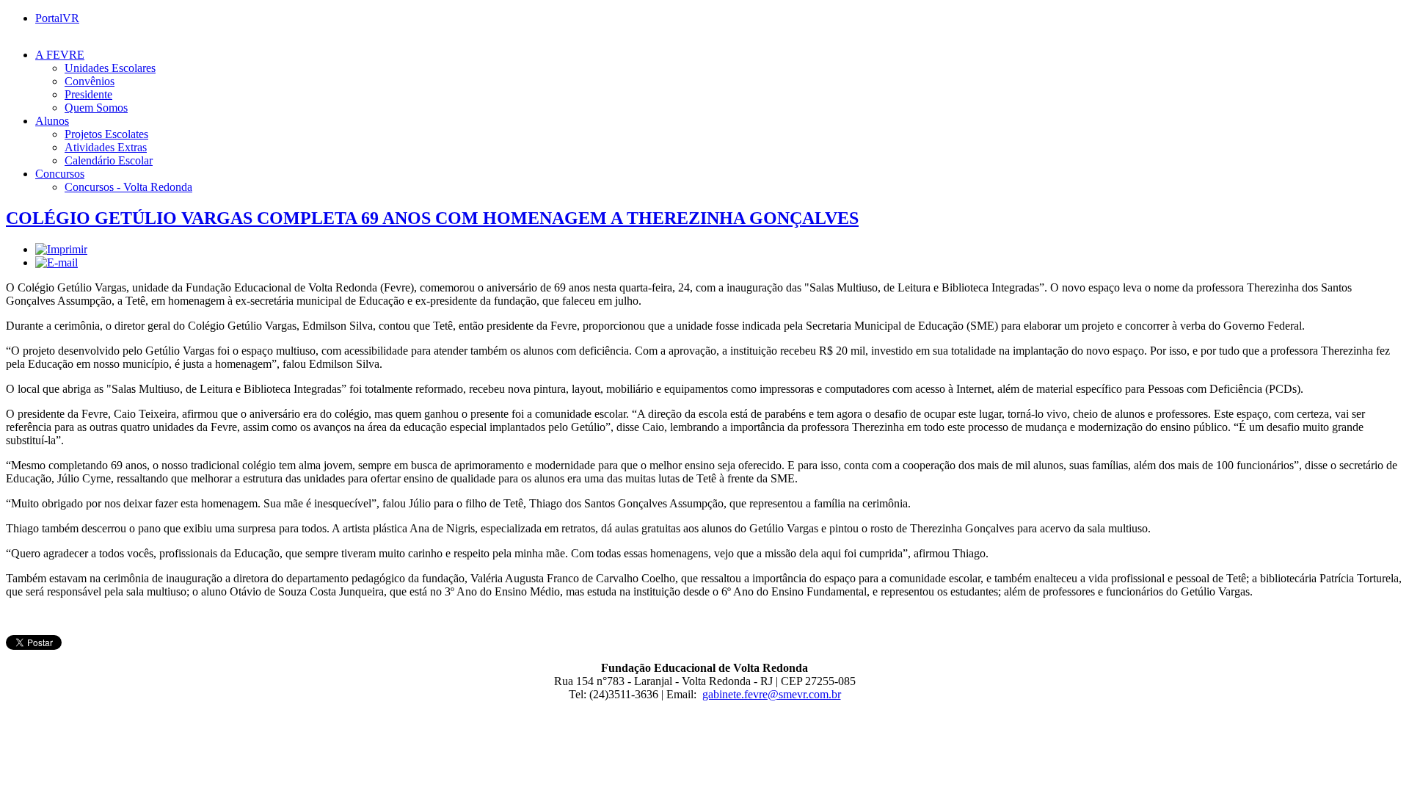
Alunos (52, 121)
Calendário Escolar (109, 160)
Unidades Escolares (110, 68)
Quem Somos (96, 107)
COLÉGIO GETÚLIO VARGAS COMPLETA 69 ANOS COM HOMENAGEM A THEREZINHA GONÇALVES (432, 218)
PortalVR (57, 18)
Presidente (88, 94)
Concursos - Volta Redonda (128, 187)
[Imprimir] (61, 249)
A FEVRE (59, 54)
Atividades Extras (106, 147)
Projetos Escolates (106, 134)
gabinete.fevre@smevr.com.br (771, 694)
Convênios (89, 81)
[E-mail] (56, 262)
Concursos (59, 173)
